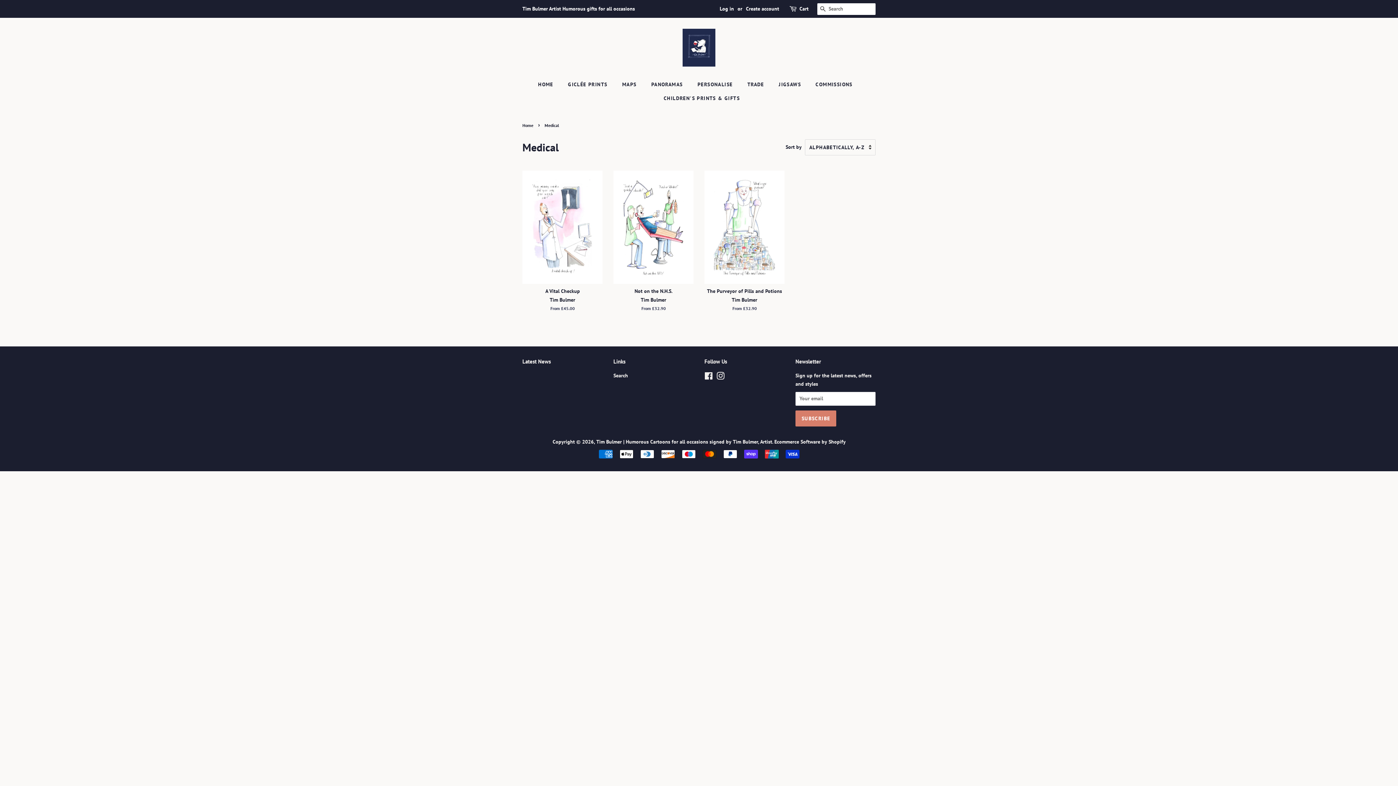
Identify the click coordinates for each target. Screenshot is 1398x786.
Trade (755, 84)
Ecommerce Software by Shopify (810, 441)
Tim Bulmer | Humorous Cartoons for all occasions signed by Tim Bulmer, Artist (684, 441)
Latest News (536, 361)
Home (545, 84)
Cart (804, 8)
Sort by (794, 146)
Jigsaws (790, 84)
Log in (727, 8)
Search (620, 375)
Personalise (715, 84)
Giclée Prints (587, 84)
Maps (629, 84)
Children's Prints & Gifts (702, 98)
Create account (762, 8)
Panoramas (667, 84)
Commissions (834, 84)
